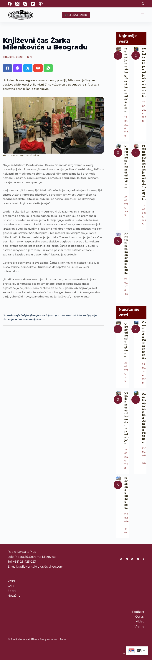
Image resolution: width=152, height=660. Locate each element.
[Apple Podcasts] (41, 4)
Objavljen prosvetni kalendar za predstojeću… (126, 418)
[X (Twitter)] (17, 4)
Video (140, 621)
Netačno (14, 595)
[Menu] (142, 15)
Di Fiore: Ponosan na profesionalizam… (126, 168)
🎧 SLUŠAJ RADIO (76, 14)
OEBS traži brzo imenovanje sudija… (126, 253)
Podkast (138, 612)
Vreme (139, 626)
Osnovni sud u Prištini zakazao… (144, 340)
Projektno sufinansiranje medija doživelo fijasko (144, 172)
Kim (29, 56)
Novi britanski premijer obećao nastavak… (144, 72)
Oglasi (139, 616)
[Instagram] (25, 4)
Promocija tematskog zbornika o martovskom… (126, 80)
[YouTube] (33, 4)
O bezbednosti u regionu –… (126, 340)
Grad (11, 585)
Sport (12, 591)
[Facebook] (10, 4)
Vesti (11, 581)
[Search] (143, 3)
